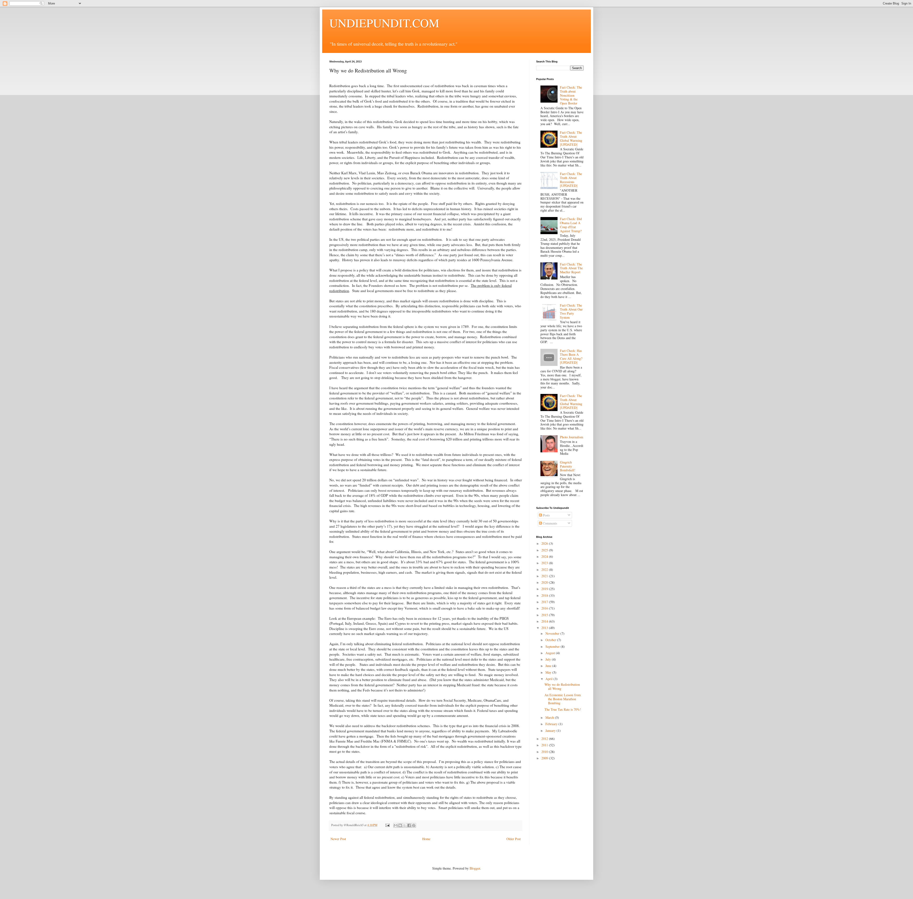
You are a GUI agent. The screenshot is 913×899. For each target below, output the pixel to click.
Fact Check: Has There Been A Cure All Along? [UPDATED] (571, 356)
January (551, 730)
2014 (545, 621)
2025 (545, 550)
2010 (545, 751)
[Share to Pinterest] (413, 825)
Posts (546, 515)
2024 (545, 556)
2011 (545, 745)
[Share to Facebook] (409, 825)
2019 (545, 589)
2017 (545, 602)
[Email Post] (387, 825)
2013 (545, 627)
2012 (545, 738)
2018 (545, 595)
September (553, 646)
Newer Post (338, 839)
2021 (545, 576)
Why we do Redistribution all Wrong (562, 686)
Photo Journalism (571, 437)
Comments (549, 523)
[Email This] (395, 825)
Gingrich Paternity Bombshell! (567, 466)
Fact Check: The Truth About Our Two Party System (571, 311)
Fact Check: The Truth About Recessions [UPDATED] (571, 179)
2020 (545, 582)
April (549, 679)
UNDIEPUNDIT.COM (384, 23)
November (552, 633)
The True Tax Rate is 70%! (562, 709)
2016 (545, 608)
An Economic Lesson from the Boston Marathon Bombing (562, 699)
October (551, 640)
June (548, 665)
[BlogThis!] (400, 825)
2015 (545, 615)
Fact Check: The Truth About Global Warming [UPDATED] (571, 138)
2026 (545, 543)
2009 (545, 758)
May (548, 672)
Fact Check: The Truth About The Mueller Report (571, 268)
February (551, 724)
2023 (545, 563)
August (550, 653)
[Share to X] (404, 825)
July (548, 659)
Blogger (475, 868)
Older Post (513, 839)
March (550, 717)
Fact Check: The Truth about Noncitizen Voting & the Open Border (571, 95)
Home (426, 839)
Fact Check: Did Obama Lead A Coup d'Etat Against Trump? (571, 225)
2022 (545, 569)
